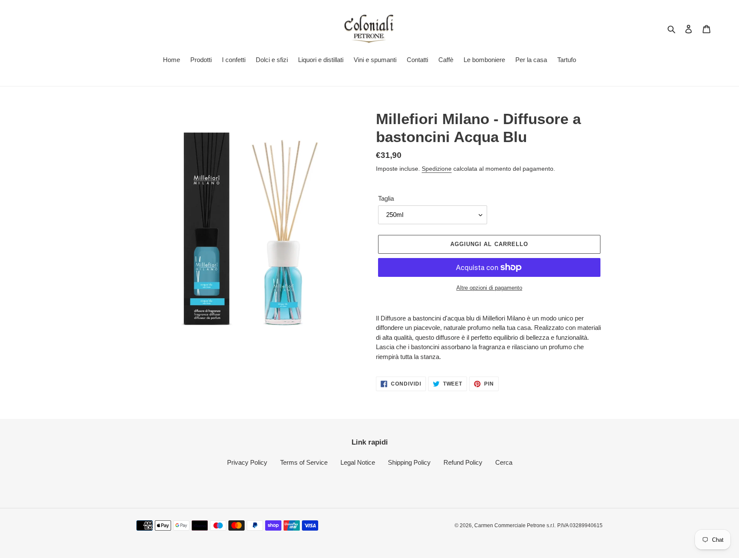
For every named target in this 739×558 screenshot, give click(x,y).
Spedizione (437, 168)
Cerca (503, 462)
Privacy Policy (247, 462)
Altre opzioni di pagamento (489, 288)
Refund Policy (462, 462)
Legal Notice (357, 462)
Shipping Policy (409, 462)
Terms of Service (304, 462)
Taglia (386, 198)
